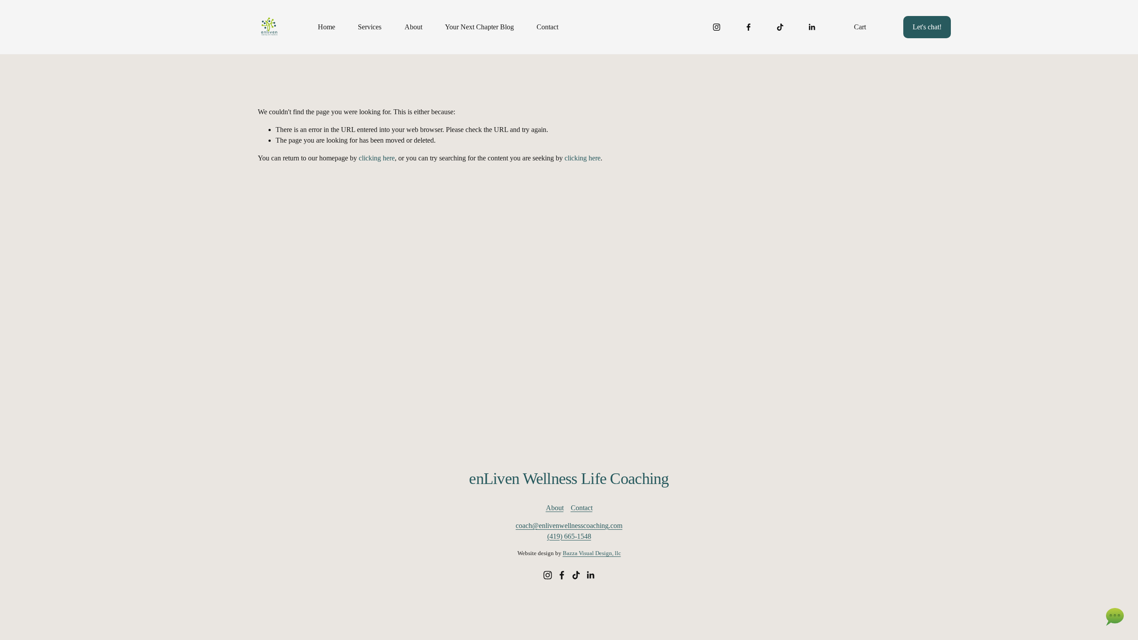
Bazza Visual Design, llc (592, 553)
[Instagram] (716, 27)
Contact (547, 27)
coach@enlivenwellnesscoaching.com (569, 525)
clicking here (377, 158)
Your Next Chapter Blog (479, 27)
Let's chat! (927, 27)
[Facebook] (748, 27)
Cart (860, 27)
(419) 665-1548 (569, 536)
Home (326, 27)
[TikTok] (780, 27)
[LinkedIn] (811, 27)
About (413, 27)
